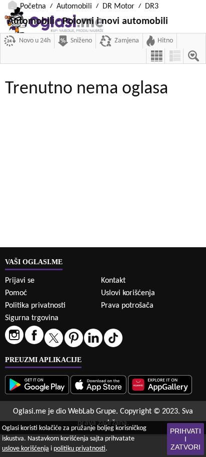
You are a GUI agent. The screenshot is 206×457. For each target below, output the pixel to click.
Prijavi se (19, 281)
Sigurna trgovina (31, 318)
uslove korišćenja (25, 449)
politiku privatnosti (80, 449)
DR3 (151, 6)
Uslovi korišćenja (128, 293)
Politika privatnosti (35, 306)
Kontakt (113, 281)
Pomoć (16, 293)
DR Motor (118, 6)
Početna (33, 6)
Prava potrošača (127, 306)
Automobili (74, 6)
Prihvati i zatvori (185, 439)
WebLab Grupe (92, 412)
